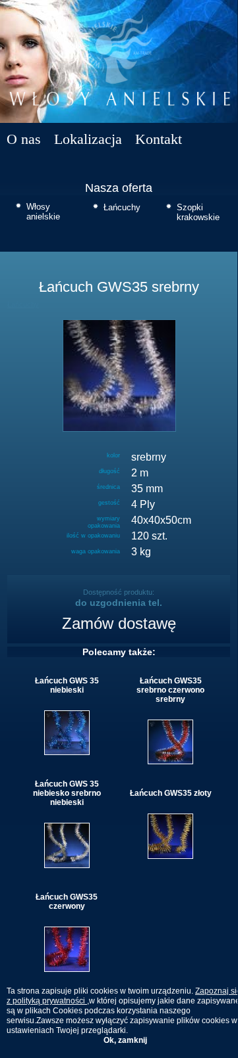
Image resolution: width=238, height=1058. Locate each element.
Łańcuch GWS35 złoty (171, 793)
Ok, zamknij (125, 1040)
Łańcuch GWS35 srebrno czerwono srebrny (170, 690)
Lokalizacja (88, 139)
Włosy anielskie (43, 211)
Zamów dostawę (119, 623)
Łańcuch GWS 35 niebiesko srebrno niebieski (67, 793)
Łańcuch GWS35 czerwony (67, 901)
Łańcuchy (122, 207)
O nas (24, 139)
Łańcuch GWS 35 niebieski (67, 685)
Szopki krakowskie (198, 212)
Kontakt (158, 139)
